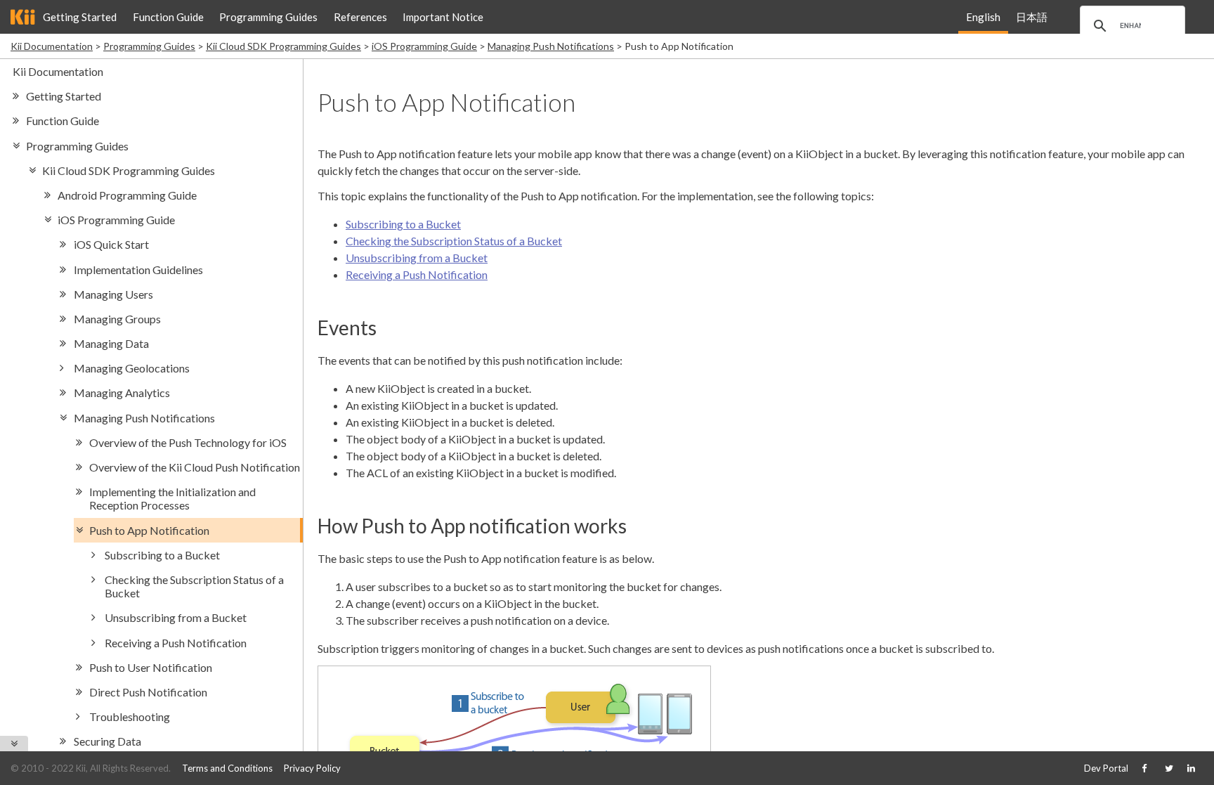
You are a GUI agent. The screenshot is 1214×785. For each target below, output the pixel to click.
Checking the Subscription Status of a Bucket (454, 240)
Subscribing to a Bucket (403, 224)
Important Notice (443, 17)
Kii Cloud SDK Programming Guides (283, 46)
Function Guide (168, 17)
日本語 (1031, 17)
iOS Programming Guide (424, 46)
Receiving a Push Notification (417, 274)
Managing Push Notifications (551, 46)
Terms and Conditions (227, 768)
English (983, 17)
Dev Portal (1106, 768)
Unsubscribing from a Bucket (417, 257)
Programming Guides (268, 17)
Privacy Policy (312, 768)
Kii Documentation (52, 46)
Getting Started (80, 17)
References (360, 17)
